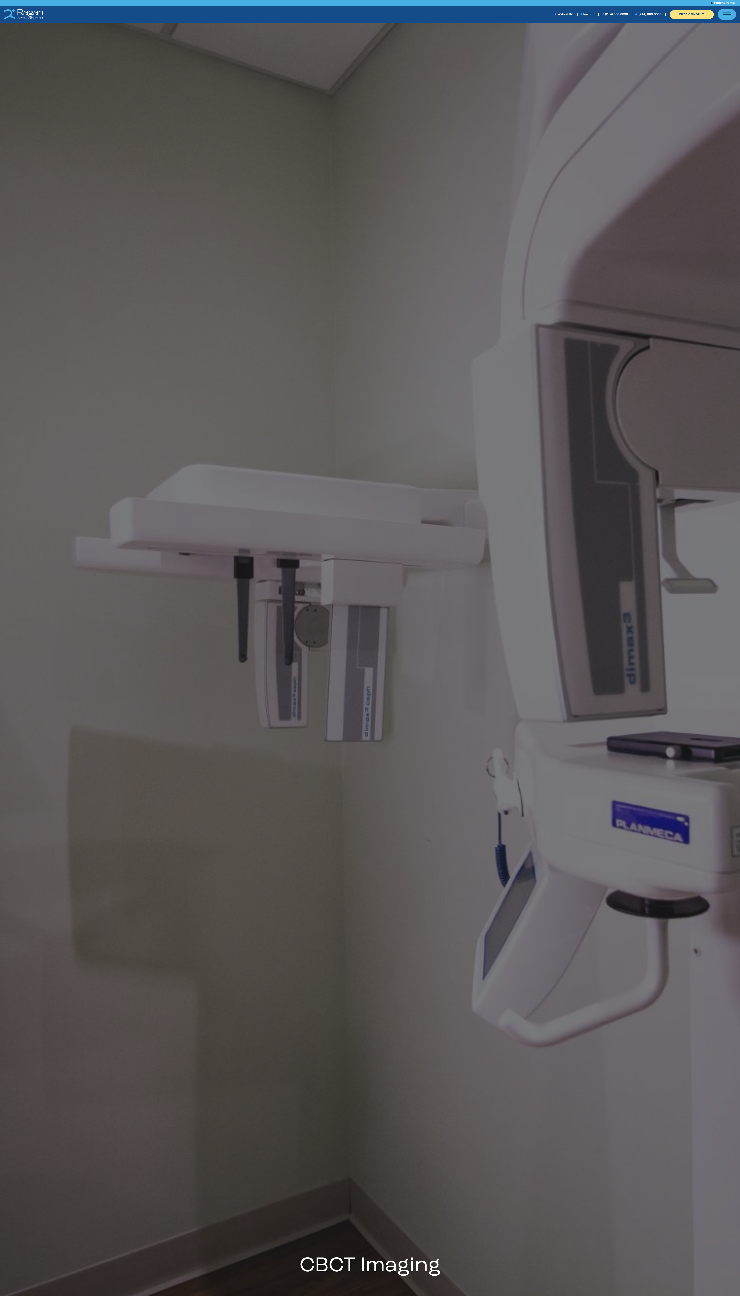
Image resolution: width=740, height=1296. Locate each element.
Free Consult (691, 14)
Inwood (589, 14)
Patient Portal (724, 2)
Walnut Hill (565, 14)
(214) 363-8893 (616, 14)
